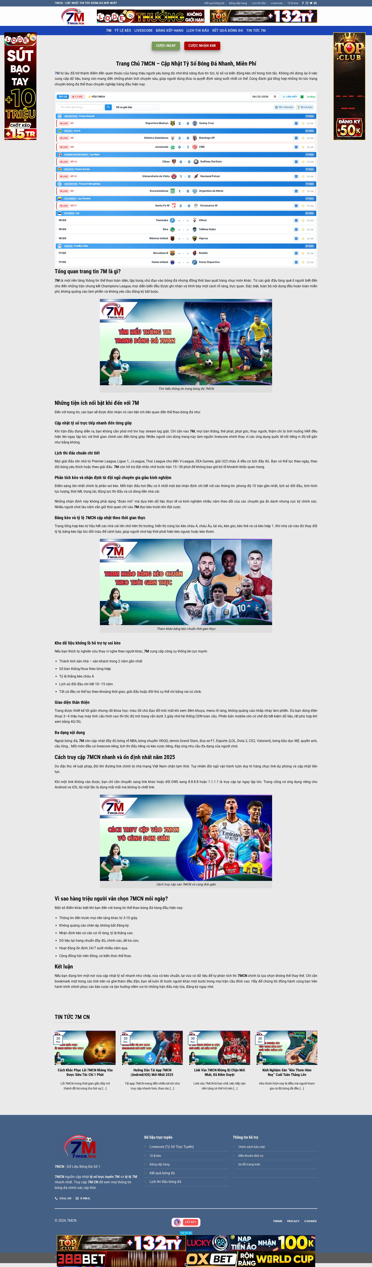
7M (108, 30)
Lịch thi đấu (259, 3)
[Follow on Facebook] (303, 3)
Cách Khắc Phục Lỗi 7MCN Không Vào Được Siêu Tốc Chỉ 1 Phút (85, 1072)
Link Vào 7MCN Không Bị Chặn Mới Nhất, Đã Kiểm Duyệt (219, 1072)
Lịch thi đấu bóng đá (165, 1182)
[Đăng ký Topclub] (151, 16)
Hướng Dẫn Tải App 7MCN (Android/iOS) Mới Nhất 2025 (152, 1072)
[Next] (318, 1066)
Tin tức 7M (256, 30)
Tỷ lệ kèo (292, 3)
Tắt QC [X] (186, 1233)
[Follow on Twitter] (311, 3)
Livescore (277, 3)
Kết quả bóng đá (214, 3)
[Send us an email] (315, 3)
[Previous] (54, 1066)
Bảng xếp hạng (238, 3)
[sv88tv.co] (72, 16)
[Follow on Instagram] (307, 3)
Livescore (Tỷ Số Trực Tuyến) (172, 1147)
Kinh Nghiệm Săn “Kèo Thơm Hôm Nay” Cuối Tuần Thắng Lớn (287, 1072)
